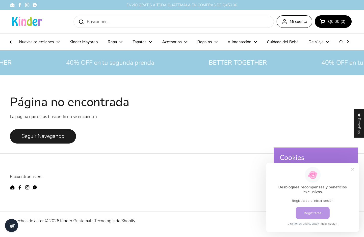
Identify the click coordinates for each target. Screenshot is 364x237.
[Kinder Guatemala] (27, 22)
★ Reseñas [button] (359, 123)
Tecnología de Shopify (114, 221)
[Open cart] (11, 225)
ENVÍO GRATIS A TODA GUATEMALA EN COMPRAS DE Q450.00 (182, 5)
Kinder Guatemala (77, 221)
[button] (333, 21)
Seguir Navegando (43, 136)
